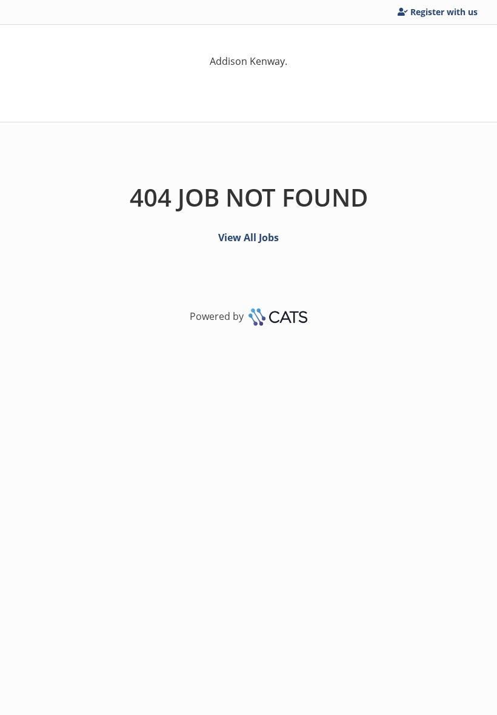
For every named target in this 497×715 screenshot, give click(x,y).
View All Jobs (248, 237)
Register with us (444, 12)
